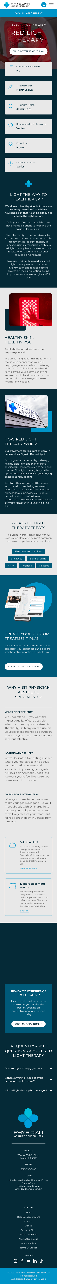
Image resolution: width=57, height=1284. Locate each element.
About (28, 1225)
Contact (28, 1221)
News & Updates (28, 1234)
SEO (28, 1279)
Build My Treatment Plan (28, 51)
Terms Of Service (28, 1247)
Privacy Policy (28, 1243)
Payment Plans (28, 1230)
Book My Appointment (28, 1024)
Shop (28, 1212)
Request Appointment (28, 1217)
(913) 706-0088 (28, 1169)
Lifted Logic (40, 1279)
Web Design (17, 1279)
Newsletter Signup (28, 1239)
